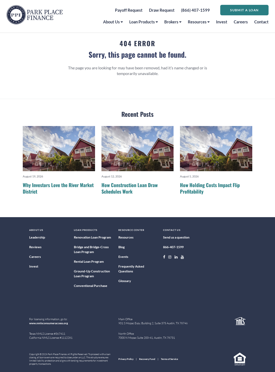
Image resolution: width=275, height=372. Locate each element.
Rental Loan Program (89, 261)
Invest (221, 21)
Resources (197, 21)
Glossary (124, 281)
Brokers (171, 21)
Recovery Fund (147, 359)
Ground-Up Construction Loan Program (92, 273)
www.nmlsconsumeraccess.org (48, 323)
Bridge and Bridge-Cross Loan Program (91, 249)
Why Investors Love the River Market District (58, 188)
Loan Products (142, 21)
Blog (121, 247)
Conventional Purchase (90, 286)
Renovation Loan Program (92, 237)
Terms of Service (169, 359)
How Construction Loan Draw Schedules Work (129, 188)
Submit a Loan (244, 10)
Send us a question (176, 237)
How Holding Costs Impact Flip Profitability (210, 188)
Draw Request (162, 10)
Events (123, 256)
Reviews (35, 247)
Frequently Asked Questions (131, 268)
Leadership (37, 237)
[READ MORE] (59, 148)
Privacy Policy (125, 359)
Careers (241, 21)
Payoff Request (129, 10)
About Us (111, 21)
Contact (261, 21)
